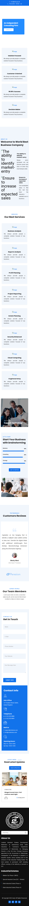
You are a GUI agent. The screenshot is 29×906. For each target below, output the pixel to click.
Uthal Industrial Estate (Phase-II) (12, 887)
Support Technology (13, 423)
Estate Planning (15, 316)
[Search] (25, 833)
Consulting (7, 420)
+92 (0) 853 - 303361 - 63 (15, 3)
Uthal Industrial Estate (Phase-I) (12, 883)
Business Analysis (14, 231)
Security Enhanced (14, 337)
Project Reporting (14, 294)
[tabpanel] (14, 412)
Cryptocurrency (14, 379)
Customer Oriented (14, 74)
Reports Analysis (14, 252)
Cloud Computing (14, 358)
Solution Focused (14, 56)
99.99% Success (14, 92)
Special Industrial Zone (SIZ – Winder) (13, 879)
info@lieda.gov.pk (15, 1)
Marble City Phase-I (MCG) (10, 875)
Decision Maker (14, 109)
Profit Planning (14, 273)
